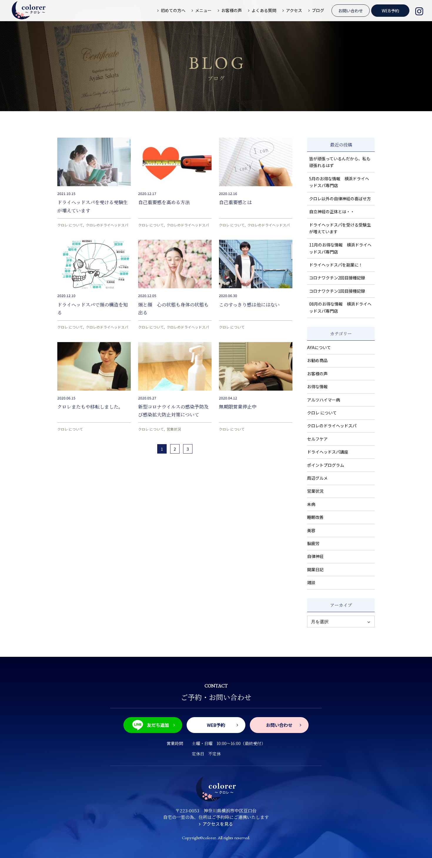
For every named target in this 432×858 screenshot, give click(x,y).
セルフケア (317, 439)
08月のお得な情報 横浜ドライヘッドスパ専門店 (340, 307)
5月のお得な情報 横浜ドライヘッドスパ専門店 (339, 182)
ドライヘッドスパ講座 (327, 452)
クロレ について (70, 224)
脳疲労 (313, 543)
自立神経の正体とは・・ (331, 211)
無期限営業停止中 (238, 406)
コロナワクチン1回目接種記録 (337, 291)
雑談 (311, 582)
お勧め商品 (317, 360)
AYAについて (319, 347)
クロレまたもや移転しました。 (90, 406)
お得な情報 (317, 386)
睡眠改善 (315, 517)
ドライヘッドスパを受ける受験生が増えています (340, 228)
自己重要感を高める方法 (164, 202)
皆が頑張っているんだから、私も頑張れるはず (340, 162)
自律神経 (315, 556)
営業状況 (174, 429)
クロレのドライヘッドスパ (107, 224)
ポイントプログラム (325, 465)
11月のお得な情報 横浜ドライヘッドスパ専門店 (340, 248)
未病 (311, 504)
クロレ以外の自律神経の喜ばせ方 (340, 198)
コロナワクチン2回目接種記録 (337, 278)
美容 (311, 530)
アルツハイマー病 (323, 400)
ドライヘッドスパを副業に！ (336, 265)
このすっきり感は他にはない (249, 304)
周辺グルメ (317, 478)
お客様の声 (317, 373)
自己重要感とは (235, 202)
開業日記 (315, 569)
